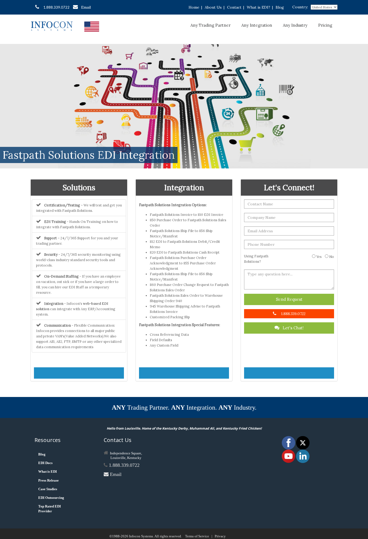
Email (86, 7)
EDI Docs (45, 463)
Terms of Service (197, 536)
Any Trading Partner (210, 25)
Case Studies (47, 489)
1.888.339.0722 (56, 7)
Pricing (325, 25)
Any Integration (256, 25)
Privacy (220, 536)
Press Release (48, 480)
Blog (280, 7)
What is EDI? (258, 7)
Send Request (289, 299)
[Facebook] (289, 442)
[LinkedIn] (303, 456)
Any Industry (295, 25)
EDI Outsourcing (51, 498)
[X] (303, 442)
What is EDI (47, 471)
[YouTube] (289, 456)
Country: (300, 7)
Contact (234, 7)
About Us (213, 7)
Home (194, 7)
